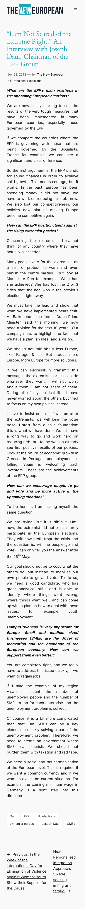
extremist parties (22, 823)
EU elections (46, 816)
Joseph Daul (50, 823)
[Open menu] (75, 9)
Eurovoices (18, 81)
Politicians (34, 81)
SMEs (71, 823)
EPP (27, 816)
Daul (13, 816)
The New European (50, 74)
